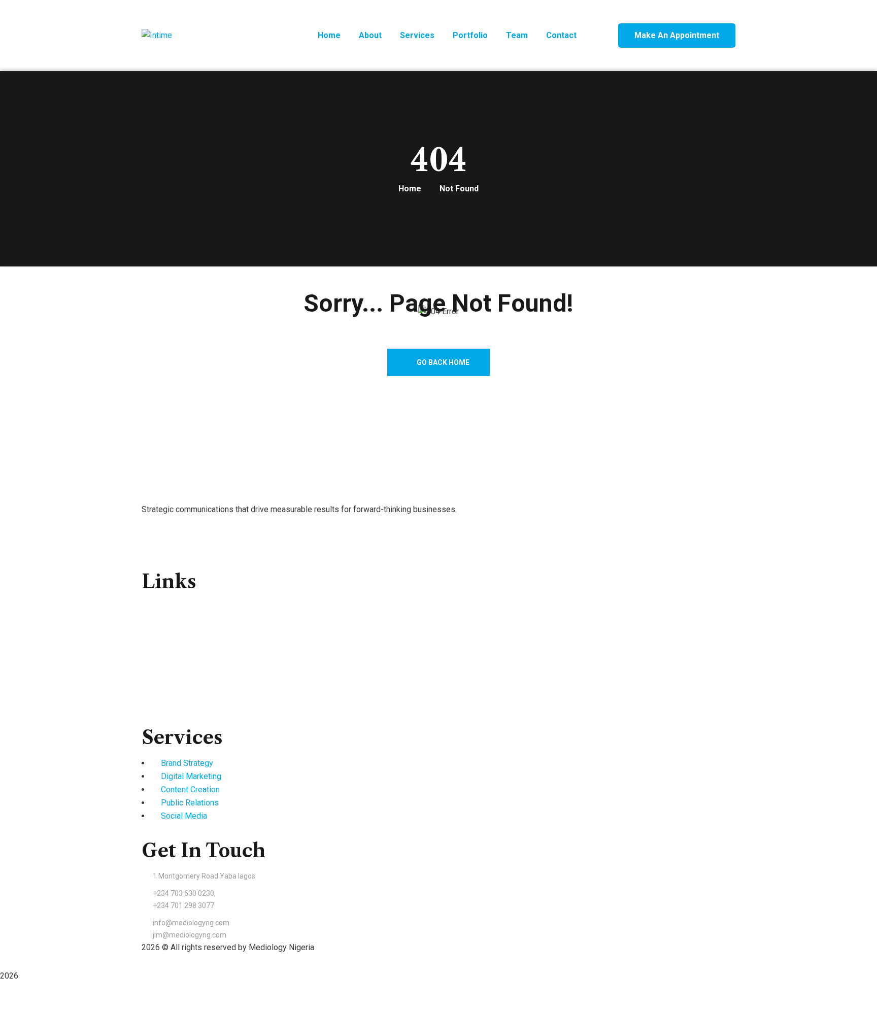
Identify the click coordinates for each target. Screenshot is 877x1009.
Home (409, 188)
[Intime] (157, 36)
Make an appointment (676, 35)
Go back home (442, 362)
